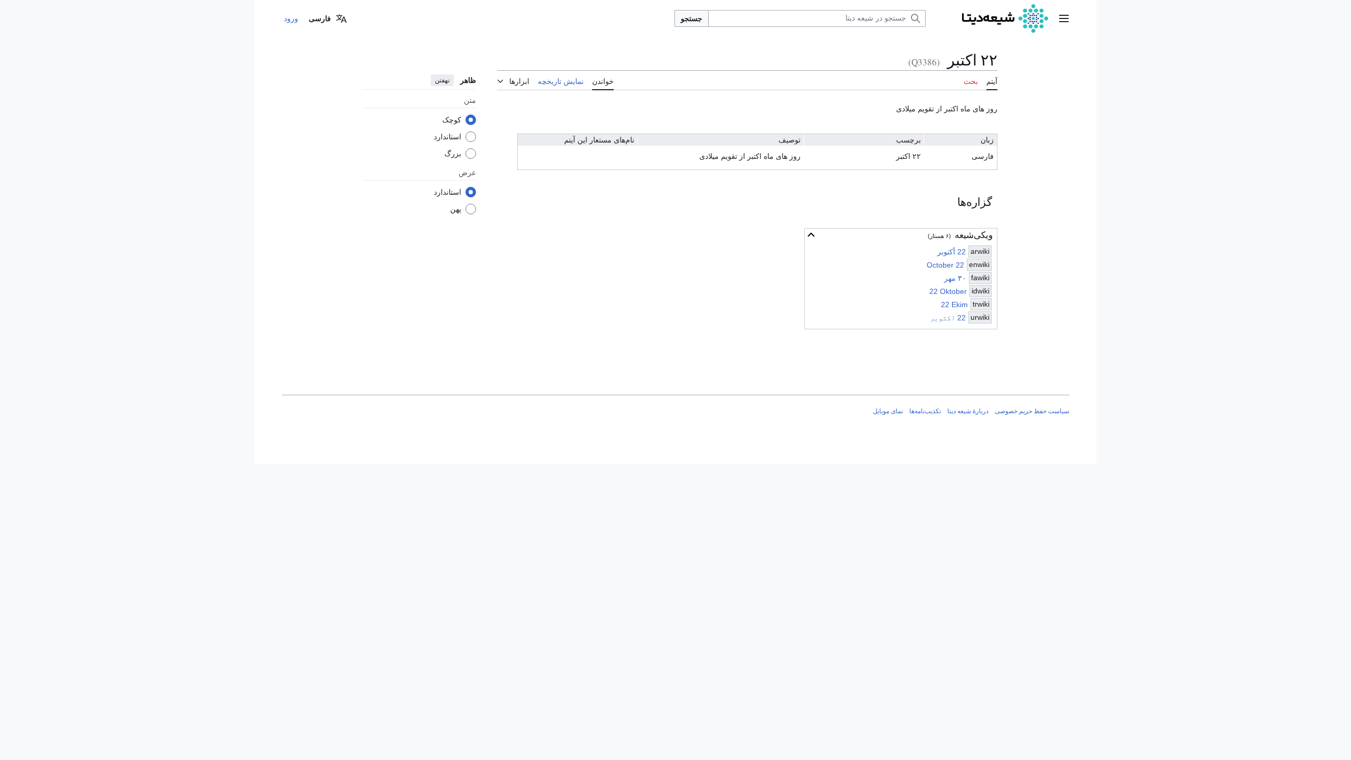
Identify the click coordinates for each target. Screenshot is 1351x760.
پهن (455, 209)
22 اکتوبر (948, 318)
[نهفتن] (811, 235)
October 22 (945, 265)
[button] (1063, 18)
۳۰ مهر (955, 278)
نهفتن (442, 80)
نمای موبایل (888, 411)
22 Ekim (954, 304)
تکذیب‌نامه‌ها (925, 411)
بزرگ (452, 153)
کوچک (451, 120)
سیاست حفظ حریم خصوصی (1032, 411)
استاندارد (447, 136)
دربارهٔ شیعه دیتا (967, 411)
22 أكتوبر (951, 252)
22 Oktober (948, 291)
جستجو (691, 18)
